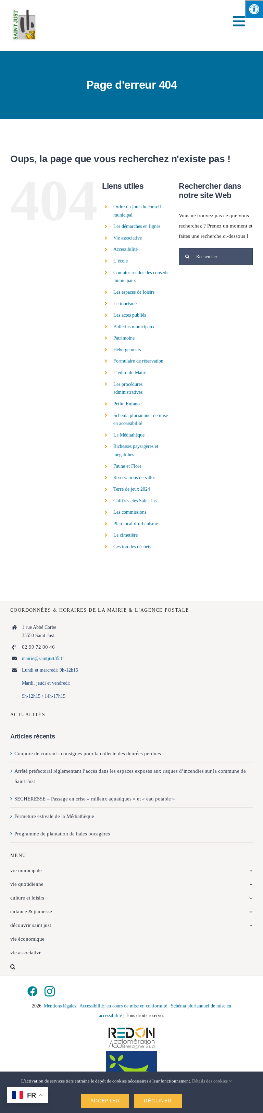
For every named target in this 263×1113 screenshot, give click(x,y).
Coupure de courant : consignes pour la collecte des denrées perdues (87, 753)
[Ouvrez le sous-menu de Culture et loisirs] (250, 898)
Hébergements (127, 349)
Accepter (105, 1100)
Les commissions (129, 512)
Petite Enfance (127, 403)
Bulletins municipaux (133, 326)
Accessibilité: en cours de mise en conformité (123, 1005)
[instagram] (50, 991)
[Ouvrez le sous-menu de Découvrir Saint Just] (250, 925)
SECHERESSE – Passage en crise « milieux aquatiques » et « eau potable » (94, 799)
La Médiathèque (129, 435)
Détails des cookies (210, 1081)
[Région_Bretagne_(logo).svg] (131, 1053)
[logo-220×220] (25, 11)
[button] (131, 966)
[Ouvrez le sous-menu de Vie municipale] (250, 870)
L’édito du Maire (129, 372)
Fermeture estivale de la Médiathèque (54, 816)
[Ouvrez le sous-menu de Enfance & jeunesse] (250, 911)
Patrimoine (124, 338)
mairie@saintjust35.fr (43, 658)
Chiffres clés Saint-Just (135, 500)
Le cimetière (125, 535)
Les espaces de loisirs (133, 292)
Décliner (158, 1100)
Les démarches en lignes (136, 226)
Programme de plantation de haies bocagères (62, 833)
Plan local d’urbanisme (135, 523)
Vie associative (127, 238)
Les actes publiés (129, 315)
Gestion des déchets (132, 546)
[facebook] (32, 991)
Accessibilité (125, 249)
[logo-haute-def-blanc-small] (131, 1027)
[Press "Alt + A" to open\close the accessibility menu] (254, 9)
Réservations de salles (134, 477)
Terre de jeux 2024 (131, 489)
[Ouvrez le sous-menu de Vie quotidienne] (250, 884)
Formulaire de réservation (138, 361)
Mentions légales (60, 1005)
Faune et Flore (127, 466)
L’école (120, 261)
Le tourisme (125, 303)
